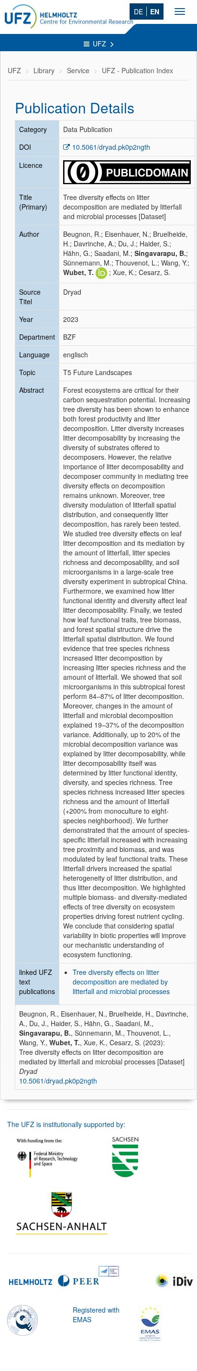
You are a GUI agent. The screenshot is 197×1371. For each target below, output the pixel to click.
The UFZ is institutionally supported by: (66, 1124)
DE (138, 11)
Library (44, 70)
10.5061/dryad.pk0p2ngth (111, 147)
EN (154, 11)
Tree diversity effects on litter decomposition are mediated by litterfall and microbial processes (121, 981)
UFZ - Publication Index (137, 70)
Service (78, 70)
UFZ (100, 43)
